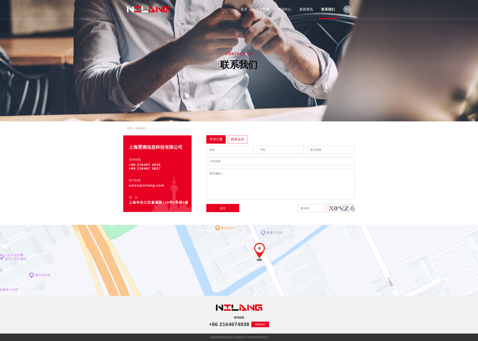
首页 (129, 128)
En (347, 9)
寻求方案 (216, 139)
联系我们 (260, 324)
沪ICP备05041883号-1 (257, 337)
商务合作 (237, 139)
